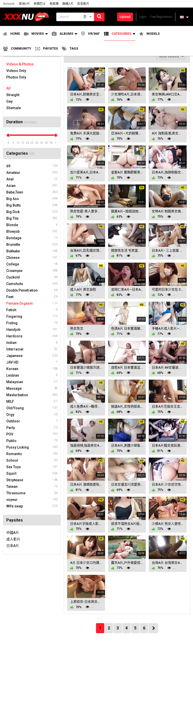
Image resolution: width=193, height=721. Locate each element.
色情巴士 (40, 4)
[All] (87, 17)
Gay (9, 101)
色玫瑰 (54, 4)
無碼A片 (67, 4)
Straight (12, 95)
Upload (125, 17)
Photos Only (16, 77)
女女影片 (83, 4)
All (8, 88)
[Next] (153, 628)
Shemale (13, 108)
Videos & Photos (20, 64)
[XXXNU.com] (28, 17)
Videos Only (16, 71)
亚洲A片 (24, 4)
